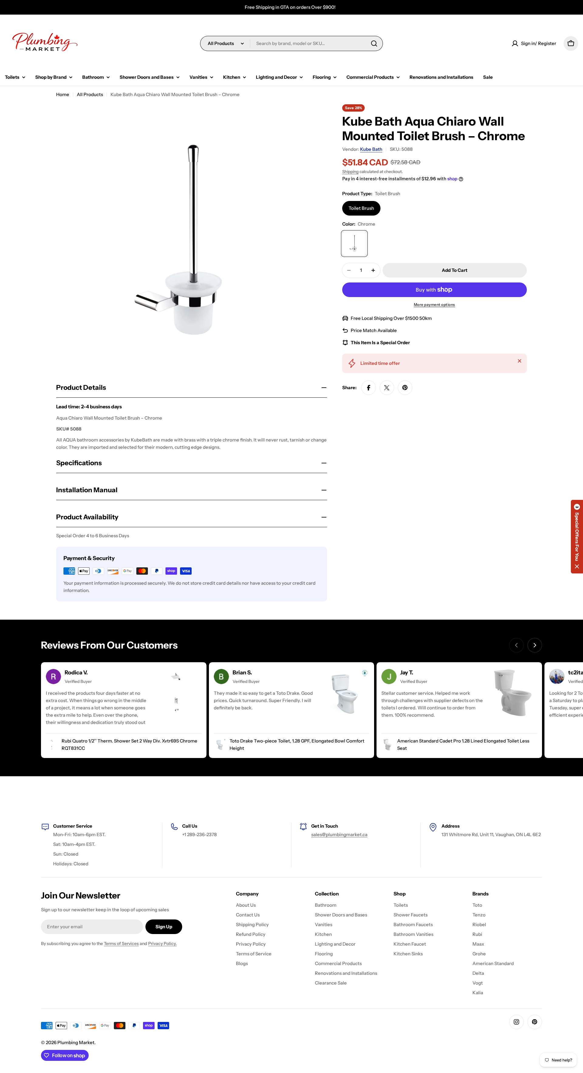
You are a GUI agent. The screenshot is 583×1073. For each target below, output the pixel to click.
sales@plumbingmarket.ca (339, 834)
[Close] (519, 361)
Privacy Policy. (162, 943)
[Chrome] (354, 243)
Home (62, 94)
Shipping (350, 171)
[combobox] (291, 43)
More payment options (434, 304)
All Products (90, 94)
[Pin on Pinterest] (405, 387)
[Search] (374, 43)
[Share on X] (387, 387)
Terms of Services (121, 943)
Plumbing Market (75, 1042)
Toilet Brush (361, 208)
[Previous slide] (516, 645)
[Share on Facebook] (368, 387)
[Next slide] (534, 645)
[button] (577, 536)
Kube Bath (371, 149)
